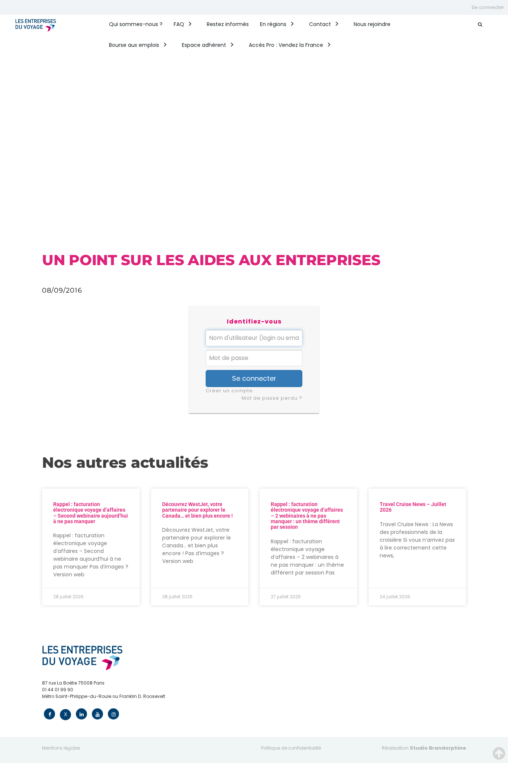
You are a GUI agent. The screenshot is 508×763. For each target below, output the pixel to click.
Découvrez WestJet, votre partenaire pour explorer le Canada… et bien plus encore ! (197, 510)
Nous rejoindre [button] (372, 24)
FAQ (179, 24)
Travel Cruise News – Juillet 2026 (413, 507)
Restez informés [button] (228, 24)
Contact (320, 24)
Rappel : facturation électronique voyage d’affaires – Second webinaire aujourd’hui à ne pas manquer (90, 512)
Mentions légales (61, 748)
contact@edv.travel (64, 703)
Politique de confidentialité (291, 748)
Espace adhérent (204, 45)
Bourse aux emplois (134, 45)
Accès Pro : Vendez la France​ (286, 45)
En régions (273, 24)
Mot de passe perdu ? (272, 398)
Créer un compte (229, 390)
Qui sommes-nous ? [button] (136, 24)
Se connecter (488, 7)
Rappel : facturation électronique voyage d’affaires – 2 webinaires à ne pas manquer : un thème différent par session (307, 515)
